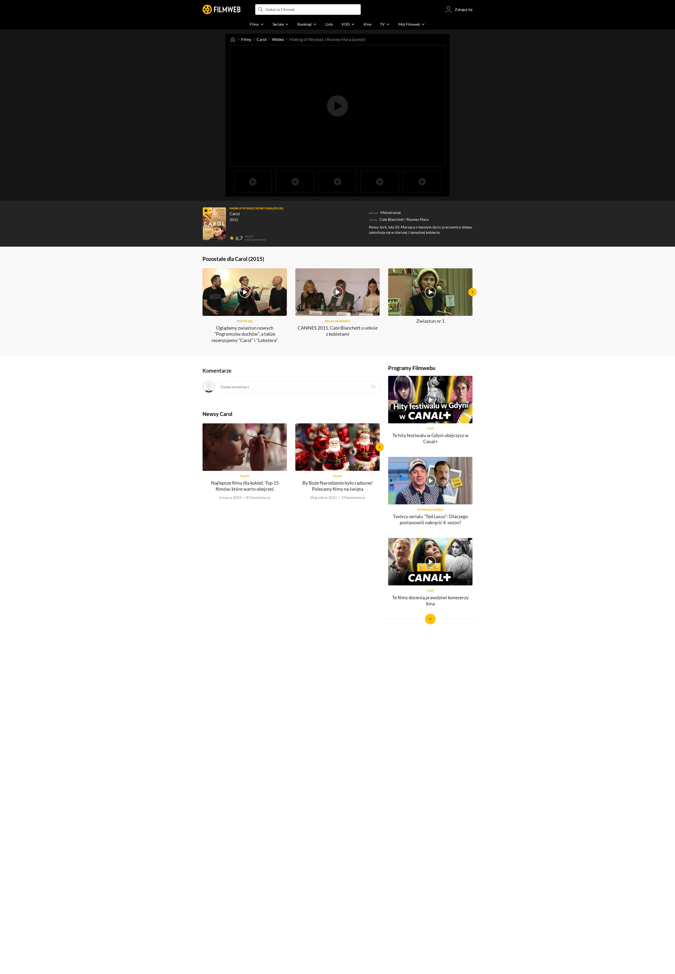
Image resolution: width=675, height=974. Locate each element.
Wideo (278, 39)
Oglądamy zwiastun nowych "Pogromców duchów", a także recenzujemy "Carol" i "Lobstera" (244, 334)
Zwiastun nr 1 (430, 321)
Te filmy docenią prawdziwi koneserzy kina (430, 600)
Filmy (246, 39)
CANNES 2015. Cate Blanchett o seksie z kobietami (338, 331)
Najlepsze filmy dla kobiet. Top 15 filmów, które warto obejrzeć (245, 486)
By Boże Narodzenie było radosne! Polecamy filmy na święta (337, 486)
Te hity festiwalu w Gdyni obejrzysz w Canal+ (430, 438)
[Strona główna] (233, 39)
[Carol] (214, 223)
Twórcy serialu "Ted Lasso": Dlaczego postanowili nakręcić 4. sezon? (430, 519)
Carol (262, 39)
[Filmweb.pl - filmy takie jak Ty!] (221, 9)
